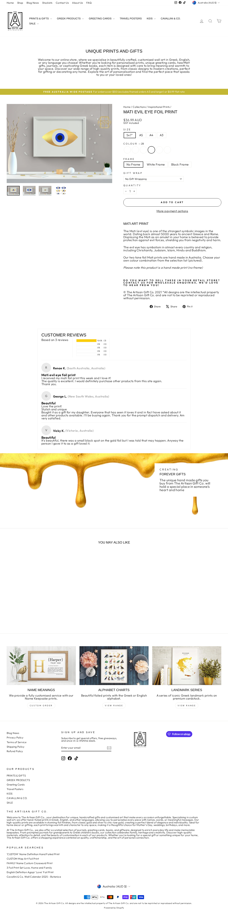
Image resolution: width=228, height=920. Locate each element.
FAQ (88, 2)
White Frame (156, 164)
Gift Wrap (133, 173)
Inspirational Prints (159, 106)
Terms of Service (16, 742)
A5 (141, 135)
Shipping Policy (16, 746)
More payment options (172, 211)
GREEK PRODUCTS (69, 18)
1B (135, 150)
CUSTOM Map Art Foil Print (23, 858)
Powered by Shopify (114, 907)
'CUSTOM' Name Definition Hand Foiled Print (33, 854)
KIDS (150, 18)
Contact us (134, 283)
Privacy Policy (15, 737)
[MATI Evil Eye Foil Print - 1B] (25, 613)
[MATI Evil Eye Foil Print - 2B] (34, 613)
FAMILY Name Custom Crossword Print (29, 863)
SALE (32, 23)
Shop (20, 2)
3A (159, 150)
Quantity (132, 185)
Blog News (33, 2)
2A (143, 150)
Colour (133, 144)
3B (167, 150)
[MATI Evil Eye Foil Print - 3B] (43, 613)
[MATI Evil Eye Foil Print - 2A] (30, 613)
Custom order (41, 705)
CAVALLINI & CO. (171, 18)
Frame (129, 159)
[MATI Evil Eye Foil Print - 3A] (39, 613)
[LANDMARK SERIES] (186, 665)
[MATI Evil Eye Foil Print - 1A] (21, 613)
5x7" (130, 135)
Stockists (47, 2)
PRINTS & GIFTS (39, 18)
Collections (139, 106)
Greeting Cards (100, 18)
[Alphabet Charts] (114, 665)
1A (127, 150)
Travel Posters (131, 18)
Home (10, 2)
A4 (151, 135)
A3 (162, 135)
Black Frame (180, 164)
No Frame (133, 164)
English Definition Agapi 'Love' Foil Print (30, 872)
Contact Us (62, 2)
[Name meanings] (41, 665)
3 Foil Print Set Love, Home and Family (29, 867)
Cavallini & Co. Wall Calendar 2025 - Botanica (34, 876)
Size (127, 129)
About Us (77, 2)
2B (151, 150)
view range (114, 705)
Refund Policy (15, 751)
